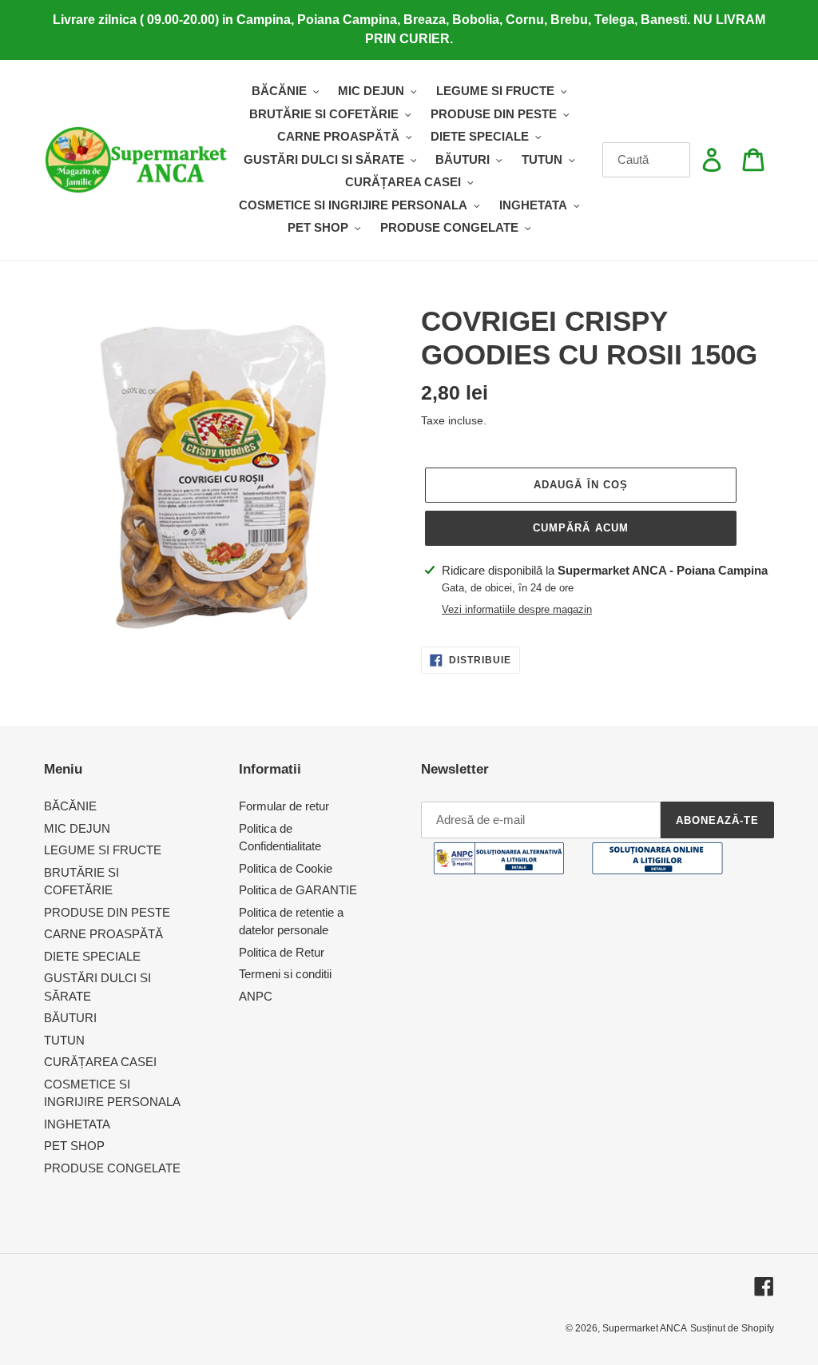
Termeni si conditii (285, 974)
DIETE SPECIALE (92, 956)
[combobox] (646, 159)
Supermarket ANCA (644, 1328)
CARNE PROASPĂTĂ (103, 934)
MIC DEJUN (77, 828)
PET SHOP (74, 1145)
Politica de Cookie (285, 868)
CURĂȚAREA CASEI (100, 1062)
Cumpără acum (580, 528)
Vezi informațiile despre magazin (517, 609)
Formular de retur (284, 806)
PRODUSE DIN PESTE (107, 912)
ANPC (255, 996)
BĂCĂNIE (70, 806)
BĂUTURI (70, 1018)
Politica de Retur (281, 952)
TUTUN (64, 1040)
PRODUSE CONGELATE (112, 1168)
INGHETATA (77, 1124)
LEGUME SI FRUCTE (102, 850)
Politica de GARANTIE (298, 890)
